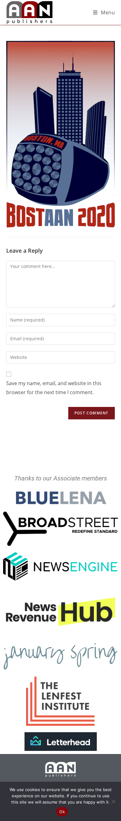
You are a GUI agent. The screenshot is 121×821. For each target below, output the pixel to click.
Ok (62, 811)
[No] (113, 801)
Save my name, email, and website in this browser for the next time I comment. (53, 388)
